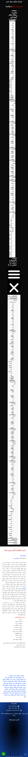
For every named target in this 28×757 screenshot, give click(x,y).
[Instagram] (25, 754)
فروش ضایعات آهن (15, 691)
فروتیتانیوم (12, 99)
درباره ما (13, 263)
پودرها (14, 213)
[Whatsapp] (17, 754)
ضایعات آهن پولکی (18, 687)
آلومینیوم (24, 588)
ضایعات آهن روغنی (7, 683)
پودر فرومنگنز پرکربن (10, 246)
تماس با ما (12, 265)
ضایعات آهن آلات (22, 681)
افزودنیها (13, 177)
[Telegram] (10, 754)
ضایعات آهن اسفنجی (12, 681)
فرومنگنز (12, 79)
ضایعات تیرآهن (22, 689)
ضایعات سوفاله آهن (13, 689)
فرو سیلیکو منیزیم (12, 58)
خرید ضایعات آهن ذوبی (10, 677)
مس (20, 588)
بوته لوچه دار (13, 41)
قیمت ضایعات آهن (16, 692)
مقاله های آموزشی (13, 16)
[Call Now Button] (3, 754)
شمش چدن (13, 181)
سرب (4, 586)
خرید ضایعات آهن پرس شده (19, 679)
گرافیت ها (13, 149)
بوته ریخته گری (12, 21)
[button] (14, 281)
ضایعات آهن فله (12, 685)
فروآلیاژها (13, 51)
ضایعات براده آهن (9, 687)
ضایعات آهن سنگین (21, 685)
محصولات (13, 19)
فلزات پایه (13, 123)
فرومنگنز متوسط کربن (10, 86)
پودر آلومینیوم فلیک (10, 225)
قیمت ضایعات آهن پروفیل (17, 694)
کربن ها (14, 135)
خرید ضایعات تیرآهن (7, 679)
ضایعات (14, 203)
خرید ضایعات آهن (20, 677)
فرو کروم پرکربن (12, 69)
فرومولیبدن (11, 96)
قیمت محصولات (13, 259)
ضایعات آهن (23, 555)
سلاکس (12, 179)
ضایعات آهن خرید (17, 683)
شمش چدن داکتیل (12, 185)
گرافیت (12, 151)
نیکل (13, 133)
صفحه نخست (14, 11)
